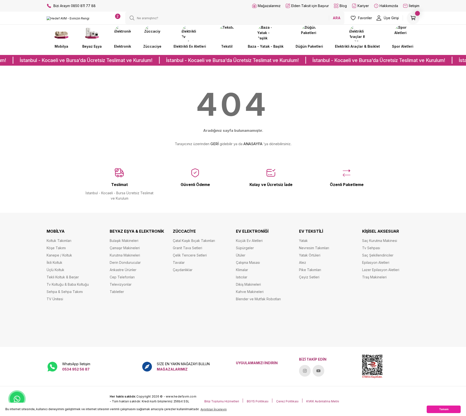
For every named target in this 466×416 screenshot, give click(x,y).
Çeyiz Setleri (309, 277)
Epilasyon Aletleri (375, 262)
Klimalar (242, 270)
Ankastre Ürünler (123, 270)
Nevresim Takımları (314, 248)
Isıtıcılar (241, 277)
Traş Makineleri (374, 277)
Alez (302, 262)
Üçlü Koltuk (55, 270)
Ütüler (240, 255)
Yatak (303, 241)
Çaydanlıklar (182, 270)
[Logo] (68, 18)
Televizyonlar (121, 284)
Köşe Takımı (56, 248)
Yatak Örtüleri (309, 255)
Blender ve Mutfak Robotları (258, 299)
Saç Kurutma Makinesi (379, 241)
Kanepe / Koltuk (59, 255)
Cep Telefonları (122, 277)
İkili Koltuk (54, 262)
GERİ (214, 144)
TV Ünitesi (55, 299)
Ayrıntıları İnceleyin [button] (213, 409)
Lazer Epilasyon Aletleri (380, 270)
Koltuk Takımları (59, 241)
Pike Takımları (310, 270)
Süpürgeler (245, 248)
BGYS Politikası (257, 401)
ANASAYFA (252, 144)
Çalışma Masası (248, 262)
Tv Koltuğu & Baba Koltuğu (68, 284)
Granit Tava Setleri (187, 248)
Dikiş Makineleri (248, 284)
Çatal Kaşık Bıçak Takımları (194, 241)
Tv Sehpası (371, 248)
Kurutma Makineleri (125, 255)
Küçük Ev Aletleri (249, 241)
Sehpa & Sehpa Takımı (65, 292)
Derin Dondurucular (125, 262)
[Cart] (413, 18)
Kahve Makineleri (250, 292)
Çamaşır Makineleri (125, 248)
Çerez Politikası (287, 401)
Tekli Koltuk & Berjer (63, 277)
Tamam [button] (444, 409)
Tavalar (179, 262)
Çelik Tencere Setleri (190, 255)
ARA (337, 18)
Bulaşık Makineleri (124, 241)
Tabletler (117, 292)
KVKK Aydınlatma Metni (322, 401)
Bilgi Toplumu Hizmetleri (221, 401)
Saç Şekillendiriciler (377, 255)
